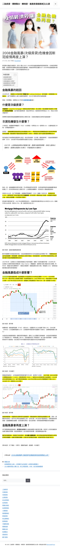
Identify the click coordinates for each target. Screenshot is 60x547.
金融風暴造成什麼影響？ (9, 83)
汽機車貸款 (5, 524)
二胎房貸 (5, 489)
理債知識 (5, 526)
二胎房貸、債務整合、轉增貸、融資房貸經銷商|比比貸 (26, 4)
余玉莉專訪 (5, 500)
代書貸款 (5, 492)
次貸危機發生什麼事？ (9, 81)
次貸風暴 (5, 276)
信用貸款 (5, 503)
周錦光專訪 (5, 505)
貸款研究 (5, 534)
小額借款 (5, 510)
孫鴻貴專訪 (5, 508)
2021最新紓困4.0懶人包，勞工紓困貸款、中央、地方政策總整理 (23, 466)
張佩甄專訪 (5, 513)
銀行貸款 (5, 537)
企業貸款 (5, 497)
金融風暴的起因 (7, 77)
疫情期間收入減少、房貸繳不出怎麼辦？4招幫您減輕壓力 (21, 464)
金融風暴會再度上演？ (9, 85)
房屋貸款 (5, 516)
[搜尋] (28, 480)
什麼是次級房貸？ (8, 79)
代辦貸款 (5, 495)
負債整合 (5, 532)
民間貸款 (5, 521)
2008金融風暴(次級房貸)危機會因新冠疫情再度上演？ (30, 455)
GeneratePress (51, 544)
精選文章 (7, 462)
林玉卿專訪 (5, 518)
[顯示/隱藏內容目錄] (14, 74)
